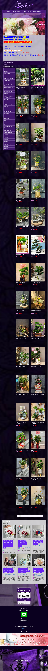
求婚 (7, 544)
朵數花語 (6, 106)
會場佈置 (6, 134)
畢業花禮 (6, 93)
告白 (11, 542)
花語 (4, 544)
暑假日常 (39, 570)
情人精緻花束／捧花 (8, 104)
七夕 (4, 547)
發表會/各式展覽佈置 (8, 132)
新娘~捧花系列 (7, 102)
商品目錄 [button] (8, 11)
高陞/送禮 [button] (23, 11)
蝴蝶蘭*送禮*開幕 (7, 111)
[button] (44, 16)
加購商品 (6, 141)
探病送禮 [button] (29, 11)
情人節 (5, 542)
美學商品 (6, 139)
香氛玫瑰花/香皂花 (8, 91)
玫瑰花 (8, 542)
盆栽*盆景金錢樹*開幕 (8, 66)
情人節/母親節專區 (16, 11)
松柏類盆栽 (6, 113)
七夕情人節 (5, 545)
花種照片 (6, 148)
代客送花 (41, 542)
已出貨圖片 (11, 14)
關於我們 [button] (5, 14)
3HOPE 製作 (24, 667)
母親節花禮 (6, 118)
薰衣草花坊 (10, 545)
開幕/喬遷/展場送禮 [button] (37, 11)
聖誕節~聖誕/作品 (7, 73)
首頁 (4, 11)
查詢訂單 (17, 14)
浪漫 (39, 540)
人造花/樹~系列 (7, 144)
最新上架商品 (6, 540)
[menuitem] (9, 69)
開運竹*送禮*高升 (7, 130)
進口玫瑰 (10, 544)
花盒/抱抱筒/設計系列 (8, 78)
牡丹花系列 (6, 99)
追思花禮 (6, 137)
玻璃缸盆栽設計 (7, 76)
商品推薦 (10, 540)
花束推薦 (25, 544)
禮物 (42, 570)
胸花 (5, 120)
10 (37, 516)
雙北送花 (20, 542)
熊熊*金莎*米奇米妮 (8, 109)
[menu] (9, 109)
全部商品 (6, 69)
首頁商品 (6, 71)
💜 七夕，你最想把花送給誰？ (23, 574)
